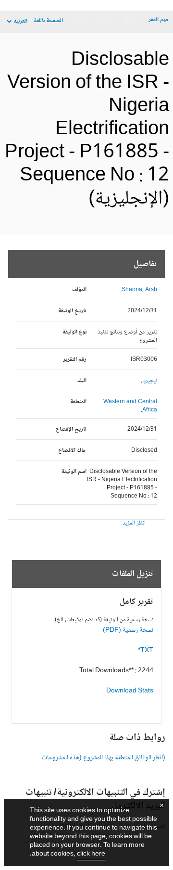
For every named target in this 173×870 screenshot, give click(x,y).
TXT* (145, 650)
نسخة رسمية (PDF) (128, 630)
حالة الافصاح (72, 451)
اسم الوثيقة (74, 472)
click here (91, 854)
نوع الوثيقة (74, 332)
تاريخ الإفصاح (71, 429)
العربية (20, 21)
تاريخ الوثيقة (72, 311)
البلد (81, 381)
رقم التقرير (74, 360)
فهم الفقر (158, 20)
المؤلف (79, 290)
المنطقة (78, 402)
